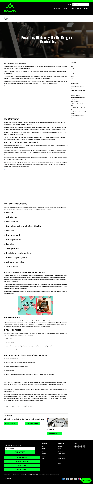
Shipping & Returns (61, 458)
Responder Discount (22, 461)
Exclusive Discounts (61, 453)
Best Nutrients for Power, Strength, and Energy (78, 104)
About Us (59, 448)
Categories (57, 8)
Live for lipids (50, 429)
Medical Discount (22, 469)
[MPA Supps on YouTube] (78, 446)
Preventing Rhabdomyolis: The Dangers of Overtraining (78, 112)
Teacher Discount (22, 465)
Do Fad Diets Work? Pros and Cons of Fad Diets (78, 108)
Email (31, 406)
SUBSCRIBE (20, 452)
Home (72, 66)
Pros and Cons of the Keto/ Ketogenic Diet (77, 116)
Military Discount (22, 457)
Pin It (19, 406)
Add (25, 406)
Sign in (69, 4)
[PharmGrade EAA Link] (36, 305)
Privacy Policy (60, 456)
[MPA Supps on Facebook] (75, 446)
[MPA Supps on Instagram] (81, 446)
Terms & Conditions (61, 461)
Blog (72, 8)
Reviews (72, 76)
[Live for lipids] (57, 422)
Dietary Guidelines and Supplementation (78, 97)
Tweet (7, 406)
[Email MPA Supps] (84, 446)
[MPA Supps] (10, 8)
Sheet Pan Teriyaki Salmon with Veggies (34, 419)
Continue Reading (10, 423)
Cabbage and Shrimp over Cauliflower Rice (14, 419)
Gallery (72, 78)
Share (13, 406)
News (6, 18)
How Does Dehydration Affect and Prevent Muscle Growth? (77, 100)
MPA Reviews (60, 451)
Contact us (73, 74)
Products (66, 8)
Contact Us (78, 8)
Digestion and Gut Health (75, 95)
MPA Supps (9, 478)
